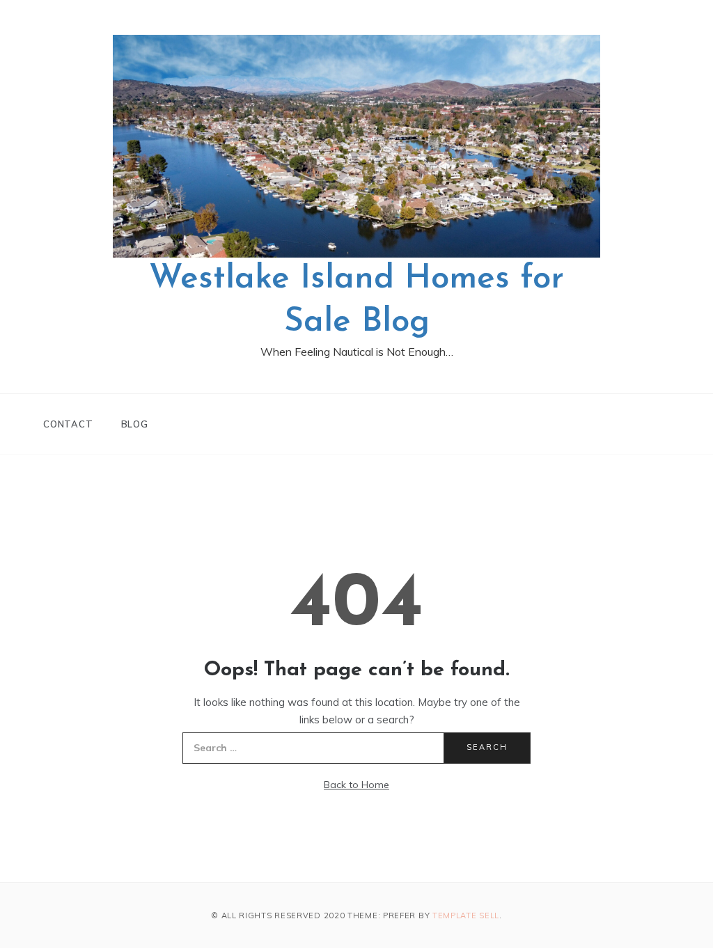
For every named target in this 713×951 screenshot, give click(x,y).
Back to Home (356, 784)
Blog (134, 424)
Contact (68, 424)
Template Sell (465, 915)
